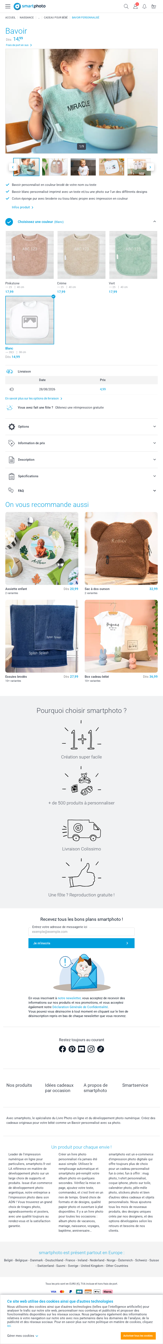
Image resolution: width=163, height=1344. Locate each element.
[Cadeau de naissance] (39, 17)
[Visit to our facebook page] (62, 1049)
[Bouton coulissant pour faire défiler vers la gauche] (13, 167)
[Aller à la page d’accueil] (30, 6)
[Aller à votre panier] (153, 6)
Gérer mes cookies (20, 1336)
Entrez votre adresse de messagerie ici (59, 927)
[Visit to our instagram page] (91, 1049)
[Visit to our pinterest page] (71, 1049)
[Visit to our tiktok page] (100, 1049)
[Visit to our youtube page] (81, 1049)
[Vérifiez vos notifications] (144, 6)
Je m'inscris (41, 943)
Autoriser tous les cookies (138, 1335)
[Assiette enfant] (41, 548)
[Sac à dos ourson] (121, 548)
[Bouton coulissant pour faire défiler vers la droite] (150, 167)
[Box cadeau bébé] (121, 636)
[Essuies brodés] (41, 636)
